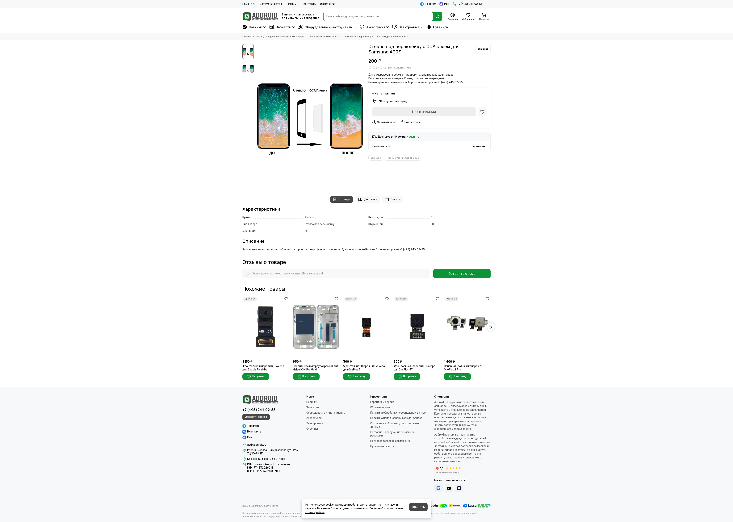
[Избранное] (482, 111)
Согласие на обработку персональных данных (394, 425)
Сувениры (441, 27)
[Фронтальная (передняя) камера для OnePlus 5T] (417, 327)
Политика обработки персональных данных (398, 412)
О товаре (344, 199)
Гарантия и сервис (382, 402)
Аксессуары (375, 27)
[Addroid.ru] (260, 16)
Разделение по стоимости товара (285, 36)
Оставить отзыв (461, 274)
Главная (246, 36)
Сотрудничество (271, 4)
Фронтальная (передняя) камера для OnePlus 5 (364, 368)
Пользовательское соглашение (390, 441)
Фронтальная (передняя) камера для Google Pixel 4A (263, 368)
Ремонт (247, 4)
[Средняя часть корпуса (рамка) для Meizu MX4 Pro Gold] (316, 327)
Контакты (310, 4)
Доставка (370, 199)
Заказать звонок (256, 417)
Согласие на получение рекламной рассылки (392, 434)
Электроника (409, 27)
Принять (418, 507)
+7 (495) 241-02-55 (470, 4)
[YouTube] (449, 488)
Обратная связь (380, 407)
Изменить (413, 137)
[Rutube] (459, 488)
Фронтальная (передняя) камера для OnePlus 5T (414, 368)
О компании (327, 4)
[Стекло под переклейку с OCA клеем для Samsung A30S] (310, 116)
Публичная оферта (382, 446)
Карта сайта (271, 505)
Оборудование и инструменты (329, 27)
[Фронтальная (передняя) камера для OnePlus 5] (366, 327)
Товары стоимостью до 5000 (324, 36)
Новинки (255, 27)
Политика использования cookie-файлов (396, 418)
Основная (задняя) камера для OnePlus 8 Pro (463, 368)
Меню (259, 36)
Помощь (291, 4)
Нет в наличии (424, 112)
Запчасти (283, 27)
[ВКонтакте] (438, 488)
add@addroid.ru (256, 444)
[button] (257, 116)
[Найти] (437, 16)
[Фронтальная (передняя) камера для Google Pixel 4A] (265, 327)
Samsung (376, 158)
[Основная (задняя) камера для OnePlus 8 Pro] (467, 327)
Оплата (395, 199)
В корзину (258, 376)
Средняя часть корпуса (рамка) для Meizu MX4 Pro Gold (315, 368)
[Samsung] (482, 49)
